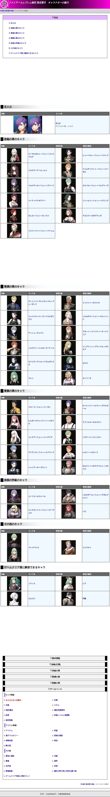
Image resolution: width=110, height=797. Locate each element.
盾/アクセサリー (12, 735)
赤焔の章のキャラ (17, 28)
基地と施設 (10, 756)
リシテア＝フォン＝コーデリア (40, 437)
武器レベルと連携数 (62, 715)
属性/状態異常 (59, 710)
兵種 (56, 700)
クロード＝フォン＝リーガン (39, 407)
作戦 (56, 766)
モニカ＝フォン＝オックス (38, 216)
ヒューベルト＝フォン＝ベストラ (95, 155)
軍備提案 (9, 771)
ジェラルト (87, 547)
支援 (7, 705)
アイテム (9, 730)
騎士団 (8, 746)
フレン (31, 378)
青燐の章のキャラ (17, 33)
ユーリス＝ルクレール (37, 496)
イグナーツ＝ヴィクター (92, 437)
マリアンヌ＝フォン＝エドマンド (41, 452)
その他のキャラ (17, 48)
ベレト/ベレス (33, 547)
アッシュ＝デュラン (36, 333)
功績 (56, 756)
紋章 (7, 715)
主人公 (13, 23)
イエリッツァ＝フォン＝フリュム (41, 231)
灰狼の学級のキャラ (18, 43)
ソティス (31, 583)
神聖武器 (9, 741)
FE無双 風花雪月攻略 (7, 10)
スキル (56, 705)
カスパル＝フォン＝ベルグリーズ (95, 185)
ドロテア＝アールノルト (37, 170)
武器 (56, 730)
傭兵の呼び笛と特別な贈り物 (65, 771)
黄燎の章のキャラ (17, 38)
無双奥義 (9, 720)
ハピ (84, 511)
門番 (84, 599)
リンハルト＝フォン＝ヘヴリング (95, 201)
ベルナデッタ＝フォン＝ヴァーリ (41, 185)
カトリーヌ (87, 378)
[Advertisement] (55, 81)
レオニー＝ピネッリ (90, 452)
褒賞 (7, 761)
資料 (56, 761)
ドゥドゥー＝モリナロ (91, 303)
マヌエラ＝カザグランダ (92, 216)
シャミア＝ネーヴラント (37, 467)
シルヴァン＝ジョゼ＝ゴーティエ (41, 348)
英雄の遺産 (58, 735)
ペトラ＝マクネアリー (37, 201)
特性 (56, 741)
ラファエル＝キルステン (92, 422)
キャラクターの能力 (13, 700)
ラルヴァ (31, 599)
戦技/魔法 (9, 710)
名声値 (8, 766)
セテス (85, 363)
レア (84, 583)
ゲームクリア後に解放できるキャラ (24, 53)
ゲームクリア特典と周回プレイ (18, 776)
